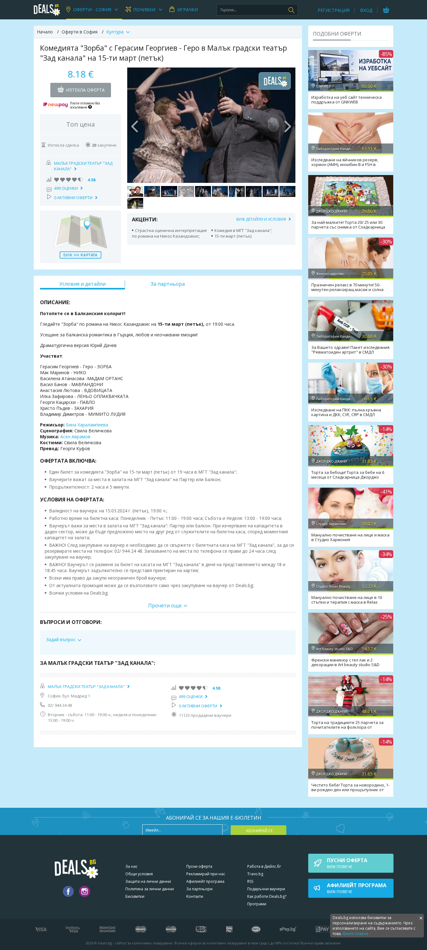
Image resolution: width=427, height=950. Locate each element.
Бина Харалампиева (87, 425)
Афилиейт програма (205, 881)
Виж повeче (347, 863)
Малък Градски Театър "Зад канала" (86, 686)
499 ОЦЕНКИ (66, 188)
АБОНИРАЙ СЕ (259, 830)
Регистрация (333, 10)
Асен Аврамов (75, 437)
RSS (250, 881)
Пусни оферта (199, 866)
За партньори (199, 889)
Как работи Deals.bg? (266, 896)
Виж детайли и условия (261, 219)
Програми (256, 904)
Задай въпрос (61, 639)
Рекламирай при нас (205, 874)
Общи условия (139, 874)
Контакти (194, 896)
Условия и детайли (82, 283)
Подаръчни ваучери (266, 889)
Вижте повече (355, 933)
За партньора (168, 283)
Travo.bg (255, 874)
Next (287, 125)
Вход (366, 10)
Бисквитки (134, 896)
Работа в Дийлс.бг (264, 866)
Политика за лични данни (149, 889)
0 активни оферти (73, 197)
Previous (135, 125)
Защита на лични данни (148, 881)
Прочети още (165, 605)
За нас (131, 866)
